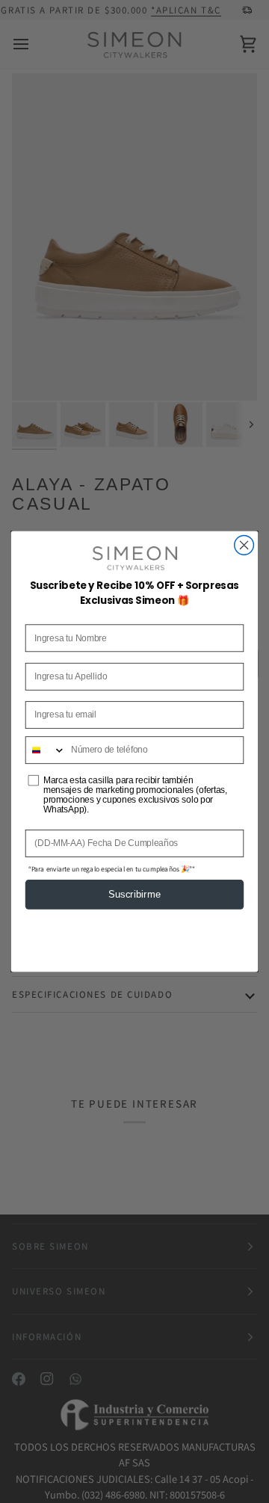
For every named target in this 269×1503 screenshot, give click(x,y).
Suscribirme (134, 895)
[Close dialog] (244, 545)
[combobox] (46, 750)
